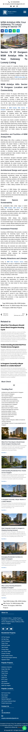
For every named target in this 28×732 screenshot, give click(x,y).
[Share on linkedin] (10, 30)
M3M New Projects (16, 307)
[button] (25, 12)
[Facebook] (3, 629)
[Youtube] (11, 629)
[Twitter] (7, 629)
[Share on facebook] (2, 30)
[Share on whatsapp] (14, 30)
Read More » (4, 452)
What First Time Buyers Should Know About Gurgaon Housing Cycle (12, 327)
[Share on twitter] (6, 30)
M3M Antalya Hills (11, 303)
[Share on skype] (18, 30)
